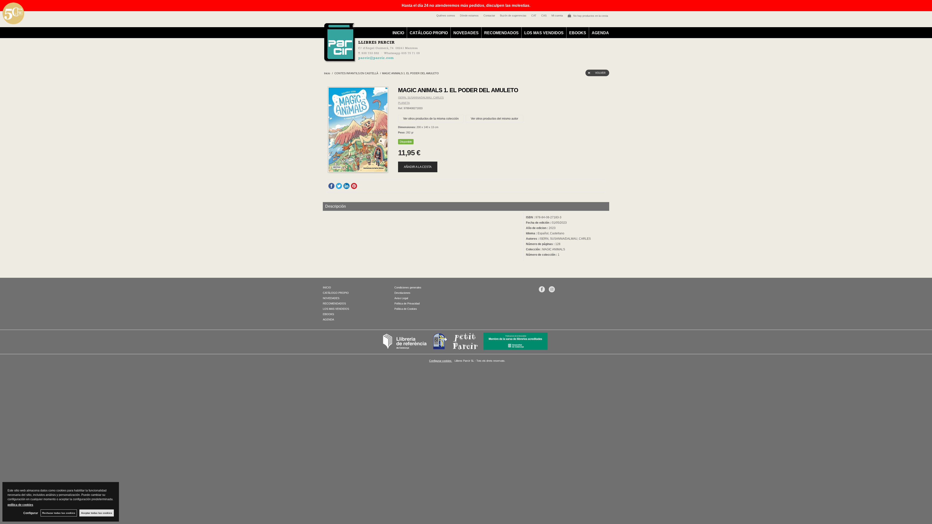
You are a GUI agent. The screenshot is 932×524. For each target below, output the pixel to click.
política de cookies (20, 505)
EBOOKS (577, 33)
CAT (533, 15)
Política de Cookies (405, 308)
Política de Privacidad (407, 303)
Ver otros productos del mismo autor (494, 118)
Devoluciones (402, 292)
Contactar (489, 15)
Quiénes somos (445, 15)
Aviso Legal (401, 298)
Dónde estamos (469, 15)
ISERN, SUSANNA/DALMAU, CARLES (421, 97)
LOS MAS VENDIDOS (544, 33)
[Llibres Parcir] (442, 59)
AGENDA (600, 33)
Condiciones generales (407, 287)
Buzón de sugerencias (513, 15)
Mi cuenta (557, 15)
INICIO (398, 33)
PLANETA (404, 102)
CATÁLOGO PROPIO (429, 33)
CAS (544, 15)
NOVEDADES (466, 33)
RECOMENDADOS (501, 33)
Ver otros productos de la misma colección (431, 118)
